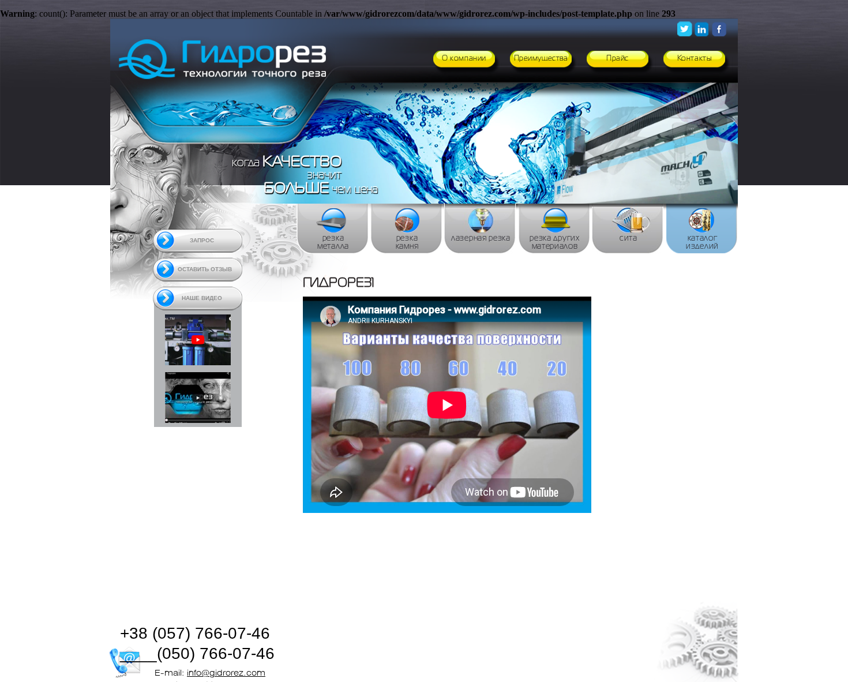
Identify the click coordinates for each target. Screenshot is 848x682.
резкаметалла (333, 242)
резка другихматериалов (554, 242)
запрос (202, 240)
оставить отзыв (205, 269)
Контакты (694, 58)
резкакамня (407, 242)
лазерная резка (481, 238)
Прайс (617, 58)
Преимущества (541, 58)
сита (628, 238)
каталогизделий (702, 242)
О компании (464, 58)
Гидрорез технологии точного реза (226, 62)
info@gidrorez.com (226, 673)
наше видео (202, 298)
